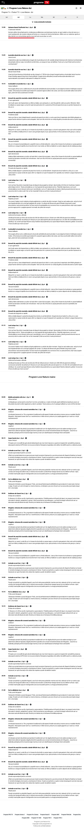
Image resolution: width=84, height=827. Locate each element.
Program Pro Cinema (32, 814)
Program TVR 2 (58, 818)
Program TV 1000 (36, 818)
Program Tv (6, 12)
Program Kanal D (44, 814)
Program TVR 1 (47, 818)
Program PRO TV (8, 814)
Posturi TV (15, 12)
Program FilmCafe (66, 814)
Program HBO (25, 818)
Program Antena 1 (20, 814)
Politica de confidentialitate (42, 826)
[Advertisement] (42, 46)
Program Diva (77, 814)
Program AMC (55, 814)
